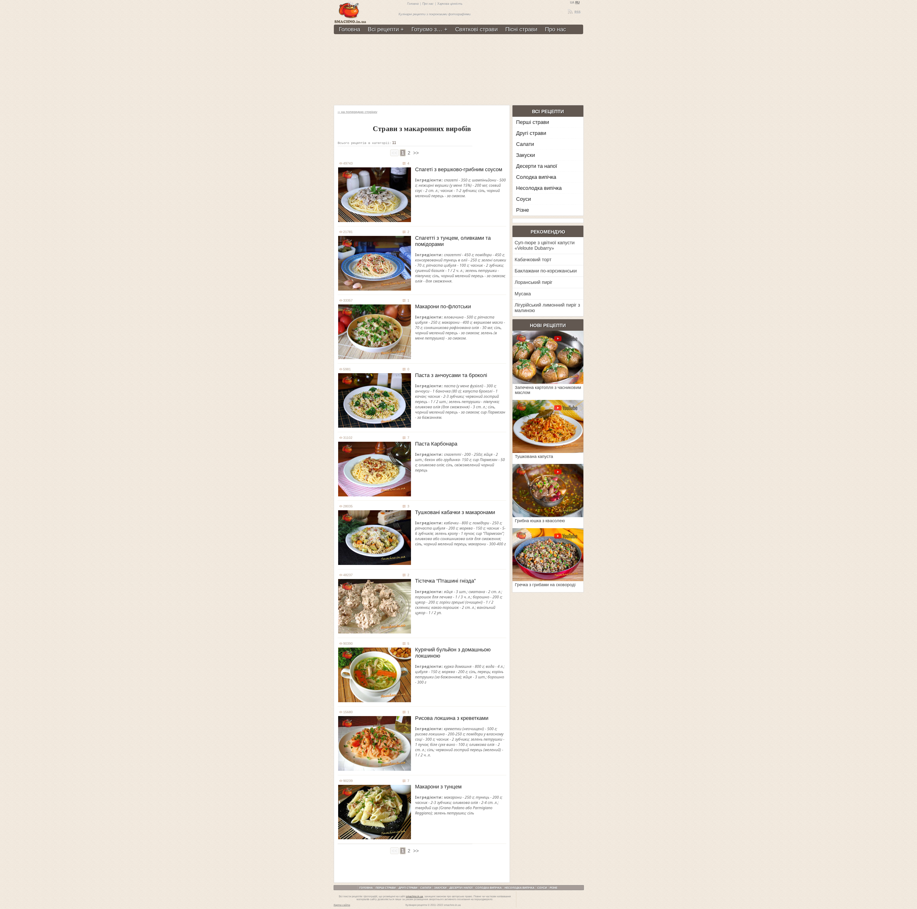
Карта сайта (342, 905)
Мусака (523, 293)
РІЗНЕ (553, 887)
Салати (525, 144)
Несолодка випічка (539, 188)
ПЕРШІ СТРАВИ (386, 887)
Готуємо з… (427, 29)
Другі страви (531, 133)
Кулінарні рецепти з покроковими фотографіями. (435, 14)
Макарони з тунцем (438, 787)
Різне (522, 210)
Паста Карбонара (436, 444)
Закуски (525, 155)
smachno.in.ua (414, 896)
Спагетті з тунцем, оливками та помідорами (453, 241)
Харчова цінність (450, 3)
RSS (578, 12)
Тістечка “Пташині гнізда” (445, 581)
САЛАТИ (425, 887)
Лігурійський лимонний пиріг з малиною (547, 307)
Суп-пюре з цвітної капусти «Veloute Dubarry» (545, 245)
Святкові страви (476, 29)
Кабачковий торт (533, 259)
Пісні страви (521, 29)
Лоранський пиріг (533, 282)
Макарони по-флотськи (443, 306)
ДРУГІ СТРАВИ (408, 887)
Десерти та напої (536, 166)
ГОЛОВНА (366, 887)
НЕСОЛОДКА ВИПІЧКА (519, 887)
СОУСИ (542, 887)
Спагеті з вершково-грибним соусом (458, 169)
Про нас (428, 3)
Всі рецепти (383, 29)
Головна (413, 3)
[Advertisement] (458, 70)
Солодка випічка (536, 177)
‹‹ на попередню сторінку (357, 112)
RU (577, 2)
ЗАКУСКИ (440, 887)
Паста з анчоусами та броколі (451, 375)
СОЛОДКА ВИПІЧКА (488, 887)
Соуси (523, 199)
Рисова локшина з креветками (451, 718)
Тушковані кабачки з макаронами (455, 512)
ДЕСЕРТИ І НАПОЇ (461, 887)
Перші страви (532, 122)
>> (416, 152)
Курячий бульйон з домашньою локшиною (453, 653)
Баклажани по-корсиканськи (546, 270)
